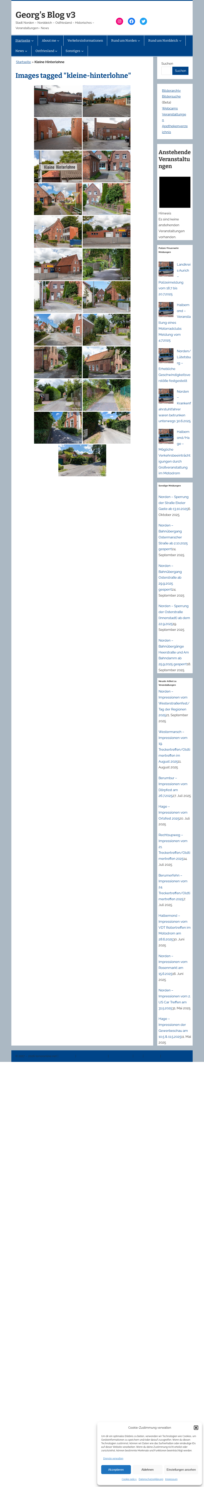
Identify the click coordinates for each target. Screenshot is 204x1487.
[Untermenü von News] (26, 51)
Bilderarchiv (171, 91)
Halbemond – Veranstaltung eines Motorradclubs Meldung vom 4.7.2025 (175, 322)
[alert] (175, 206)
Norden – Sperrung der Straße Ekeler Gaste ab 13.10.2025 (174, 503)
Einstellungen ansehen (181, 1469)
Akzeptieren (116, 1469)
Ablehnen (147, 1469)
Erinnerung (152, 1056)
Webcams (170, 108)
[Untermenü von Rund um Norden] (139, 40)
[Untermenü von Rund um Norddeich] (180, 40)
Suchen (167, 64)
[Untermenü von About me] (58, 40)
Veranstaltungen (121, 1056)
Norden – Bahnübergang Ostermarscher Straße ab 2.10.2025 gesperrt (173, 537)
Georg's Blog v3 (46, 15)
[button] (196, 1428)
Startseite (23, 62)
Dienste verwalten (113, 1458)
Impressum (171, 1479)
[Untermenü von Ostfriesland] (56, 51)
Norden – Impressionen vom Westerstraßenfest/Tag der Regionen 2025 (174, 703)
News (138, 1056)
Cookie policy (129, 1479)
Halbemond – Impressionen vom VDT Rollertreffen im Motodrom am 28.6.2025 (175, 927)
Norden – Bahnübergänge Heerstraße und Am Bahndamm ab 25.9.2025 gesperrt (174, 652)
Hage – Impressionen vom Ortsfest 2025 (173, 812)
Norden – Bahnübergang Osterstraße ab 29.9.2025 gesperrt (170, 577)
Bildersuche (171, 96)
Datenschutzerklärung (151, 1479)
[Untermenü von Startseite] (32, 40)
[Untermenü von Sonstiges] (82, 51)
